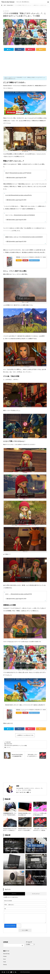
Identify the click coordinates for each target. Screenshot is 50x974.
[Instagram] (23, 792)
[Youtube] (27, 792)
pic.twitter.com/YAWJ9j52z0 (28, 215)
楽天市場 (25, 260)
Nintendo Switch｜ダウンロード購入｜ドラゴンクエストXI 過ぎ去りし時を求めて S (25, 704)
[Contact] (30, 792)
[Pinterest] (24, 792)
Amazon (19, 260)
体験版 (25, 745)
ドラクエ (22, 745)
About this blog (6, 953)
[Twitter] (21, 792)
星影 (10, 742)
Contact (4, 956)
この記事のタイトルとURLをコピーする (25, 735)
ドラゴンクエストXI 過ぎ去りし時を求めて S (23, 85)
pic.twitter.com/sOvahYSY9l (25, 594)
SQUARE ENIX (15, 745)
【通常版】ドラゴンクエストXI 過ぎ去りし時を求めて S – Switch (30, 257)
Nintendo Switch (9, 743)
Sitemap (5, 964)
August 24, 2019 (22, 177)
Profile (4, 961)
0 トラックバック (35, 893)
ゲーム (19, 745)
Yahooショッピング (34, 260)
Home (4, 959)
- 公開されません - (9, 904)
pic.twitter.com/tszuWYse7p (25, 195)
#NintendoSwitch (14, 173)
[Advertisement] (25, 64)
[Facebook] (19, 792)
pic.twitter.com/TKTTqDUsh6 (24, 173)
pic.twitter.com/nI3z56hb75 (36, 237)
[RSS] (15, 972)
